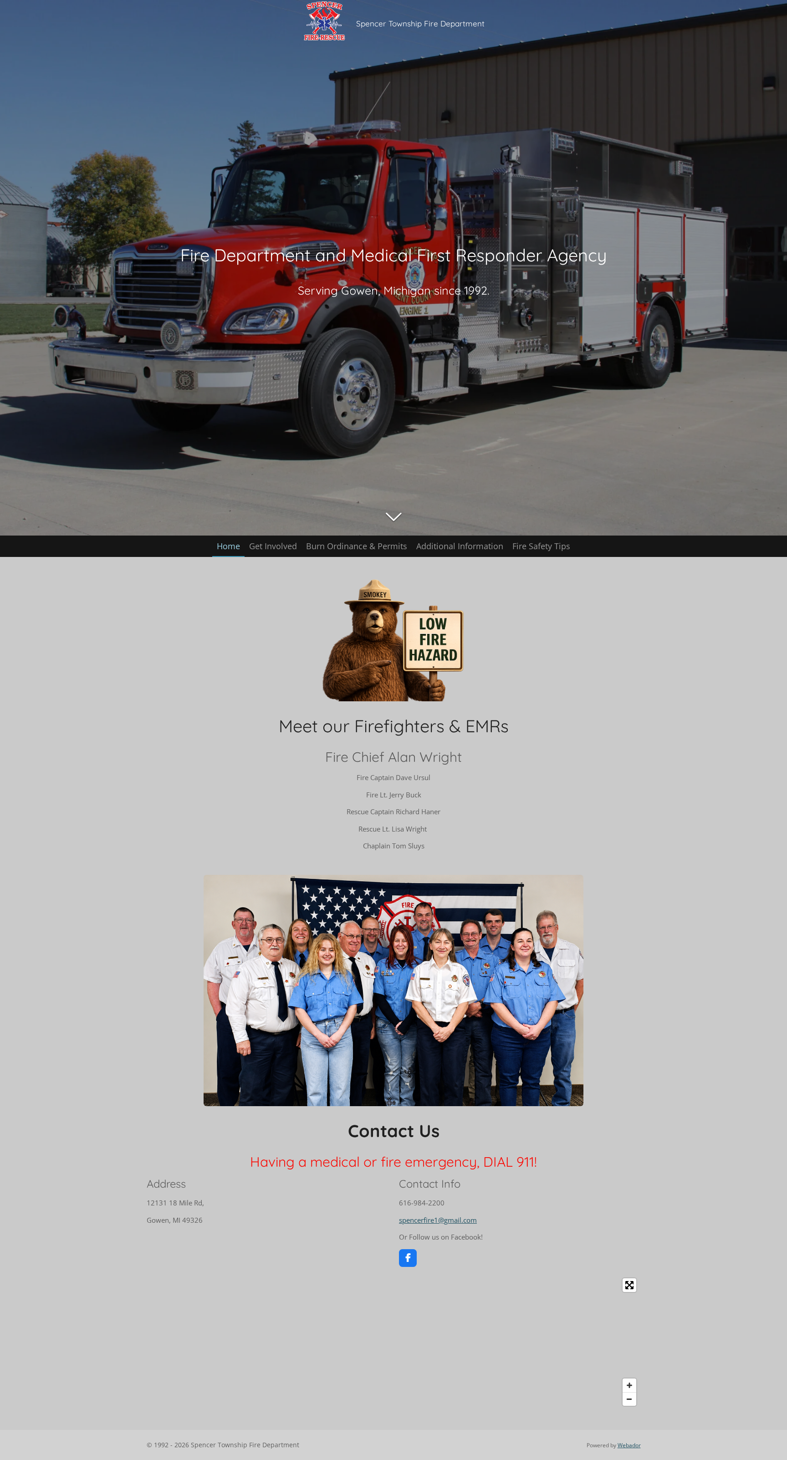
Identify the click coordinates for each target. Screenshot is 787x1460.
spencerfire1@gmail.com (438, 1220)
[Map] (394, 1342)
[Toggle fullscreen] (629, 1285)
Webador (629, 1445)
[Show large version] (393, 990)
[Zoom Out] (629, 1399)
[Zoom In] (629, 1385)
